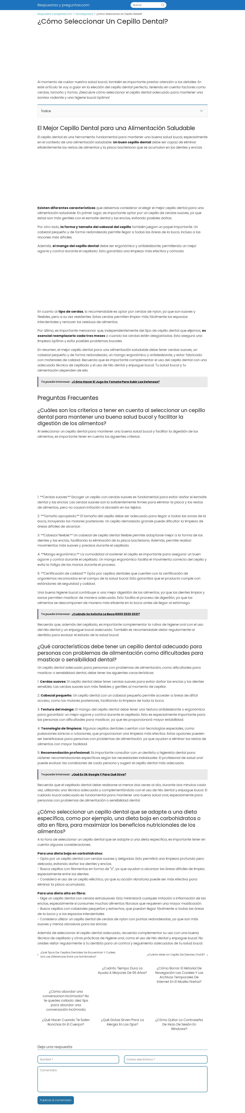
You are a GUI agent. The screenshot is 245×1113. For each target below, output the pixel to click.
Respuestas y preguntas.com (63, 5)
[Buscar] (162, 5)
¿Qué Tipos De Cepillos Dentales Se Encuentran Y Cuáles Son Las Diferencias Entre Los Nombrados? (77, 954)
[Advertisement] (122, 53)
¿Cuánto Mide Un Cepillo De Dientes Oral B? (176, 954)
